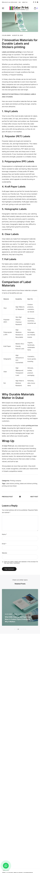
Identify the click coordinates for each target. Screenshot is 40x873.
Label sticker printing (12, 483)
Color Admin (6, 35)
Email (4, 543)
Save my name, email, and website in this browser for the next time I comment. (21, 562)
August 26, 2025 (17, 35)
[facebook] (33, 2)
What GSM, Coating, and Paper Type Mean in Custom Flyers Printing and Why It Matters (18, 619)
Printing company (15, 480)
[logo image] (19, 8)
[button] (14, 629)
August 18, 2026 (18, 614)
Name (4, 534)
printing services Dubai (9, 486)
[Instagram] (35, 2)
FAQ (20, 2)
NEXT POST (34, 496)
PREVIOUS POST (7, 496)
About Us (24, 2)
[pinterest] (37, 2)
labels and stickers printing (28, 483)
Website (4, 553)
